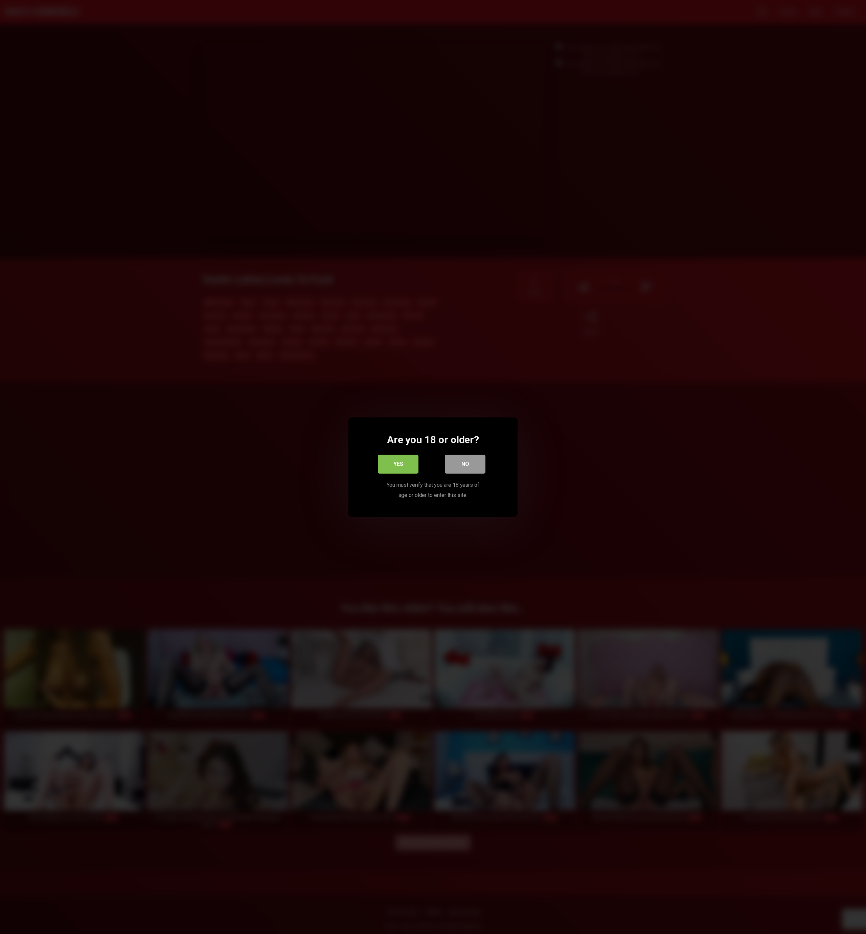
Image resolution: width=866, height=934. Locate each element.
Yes (398, 463)
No (465, 463)
